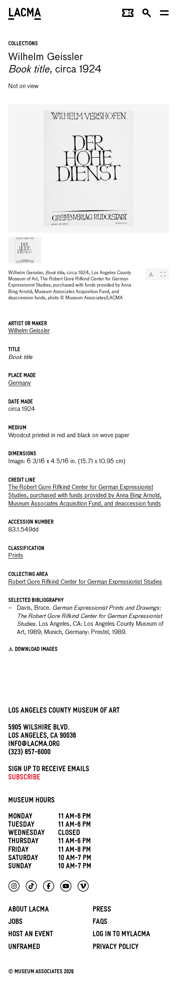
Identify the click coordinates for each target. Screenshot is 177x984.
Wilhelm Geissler (29, 331)
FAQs (100, 923)
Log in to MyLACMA (121, 935)
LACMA (24, 14)
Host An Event (30, 935)
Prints (15, 556)
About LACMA (28, 910)
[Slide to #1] (24, 250)
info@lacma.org (34, 745)
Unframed (24, 948)
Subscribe (24, 778)
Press (102, 910)
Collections (23, 44)
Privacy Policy (116, 948)
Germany (19, 383)
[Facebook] (48, 886)
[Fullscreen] (163, 274)
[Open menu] (164, 14)
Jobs (15, 923)
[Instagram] (14, 886)
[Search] (146, 14)
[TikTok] (31, 886)
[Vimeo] (83, 886)
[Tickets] (128, 14)
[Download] (151, 274)
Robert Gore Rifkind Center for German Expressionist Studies (85, 582)
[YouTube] (66, 886)
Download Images (36, 650)
